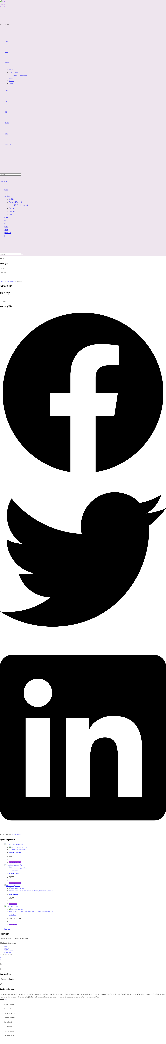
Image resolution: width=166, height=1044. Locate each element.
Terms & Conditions (9, 951)
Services (7, 196)
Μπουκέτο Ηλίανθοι (15, 852)
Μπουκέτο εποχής (14, 873)
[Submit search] (22, 254)
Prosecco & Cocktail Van (16, 202)
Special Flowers (22, 849)
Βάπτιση (11, 208)
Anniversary (12, 891)
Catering (11, 214)
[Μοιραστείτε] (5, 1040)
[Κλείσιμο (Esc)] (7, 1040)
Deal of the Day (19, 911)
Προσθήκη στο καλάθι (15, 862)
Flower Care (8, 233)
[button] (83, 393)
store (6, 193)
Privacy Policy (8, 952)
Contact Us (7, 949)
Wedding (11, 199)
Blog (6, 220)
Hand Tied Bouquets (12, 281)
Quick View (20, 844)
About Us (7, 948)
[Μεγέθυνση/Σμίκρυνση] (1, 1040)
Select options (13, 904)
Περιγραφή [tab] (7, 929)
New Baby (36, 891)
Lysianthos (12, 915)
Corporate (11, 211)
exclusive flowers (19, 891)
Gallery (6, 223)
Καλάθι (6, 227)
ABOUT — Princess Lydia (21, 205)
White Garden (13, 894)
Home (6, 190)
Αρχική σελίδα (3, 281)
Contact (6, 217)
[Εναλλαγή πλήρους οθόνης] (3, 1040)
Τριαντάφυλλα (50, 891)
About (6, 230)
